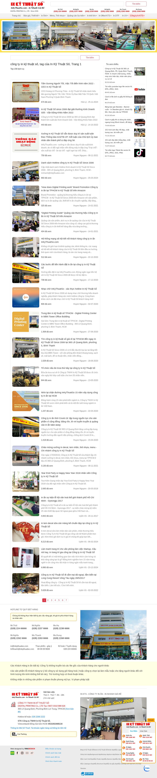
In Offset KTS (104, 16)
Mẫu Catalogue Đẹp (87, 764)
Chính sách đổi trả (53, 757)
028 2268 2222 (38, 717)
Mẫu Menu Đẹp (120, 759)
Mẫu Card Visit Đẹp (86, 759)
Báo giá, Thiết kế (31, 16)
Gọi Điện (133, 731)
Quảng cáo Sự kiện (75, 16)
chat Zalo (143, 731)
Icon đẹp (112, 754)
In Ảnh (44, 16)
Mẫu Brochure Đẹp (100, 764)
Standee (83, 768)
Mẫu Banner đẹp (109, 759)
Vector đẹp (110, 750)
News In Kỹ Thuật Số (100, 750)
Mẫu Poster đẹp (98, 759)
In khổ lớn (91, 16)
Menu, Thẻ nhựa (57, 16)
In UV (124, 16)
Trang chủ (16, 16)
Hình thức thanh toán (53, 761)
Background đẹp (95, 754)
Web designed (16, 749)
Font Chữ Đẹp (136, 764)
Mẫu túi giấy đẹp (112, 764)
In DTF (116, 16)
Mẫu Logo (117, 750)
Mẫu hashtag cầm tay (125, 764)
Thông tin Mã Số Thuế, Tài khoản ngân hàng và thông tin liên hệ (38, 728)
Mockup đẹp (105, 754)
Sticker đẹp (118, 754)
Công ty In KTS (136, 16)
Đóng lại (151, 720)
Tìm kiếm (136, 4)
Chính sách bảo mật (53, 753)
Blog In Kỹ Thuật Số (86, 750)
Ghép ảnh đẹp (85, 754)
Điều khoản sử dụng (53, 749)
